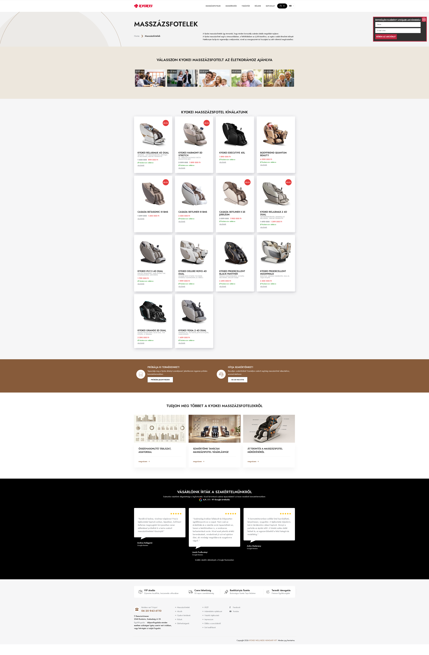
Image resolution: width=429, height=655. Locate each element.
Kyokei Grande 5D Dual (152, 330)
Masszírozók (231, 6)
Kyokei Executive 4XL (232, 152)
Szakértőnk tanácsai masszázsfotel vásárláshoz (211, 450)
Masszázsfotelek (213, 6)
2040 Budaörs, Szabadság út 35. (147, 619)
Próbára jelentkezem (160, 380)
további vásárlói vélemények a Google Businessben (214, 560)
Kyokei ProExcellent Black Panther (232, 273)
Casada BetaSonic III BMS (153, 212)
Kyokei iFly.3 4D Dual (150, 271)
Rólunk (258, 6)
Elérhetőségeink (183, 623)
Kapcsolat (270, 6)
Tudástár (246, 6)
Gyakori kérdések (183, 615)
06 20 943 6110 (237, 380)
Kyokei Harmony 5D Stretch (190, 154)
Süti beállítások (210, 627)
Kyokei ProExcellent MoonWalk (273, 273)
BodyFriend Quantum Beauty (273, 154)
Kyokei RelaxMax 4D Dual (153, 152)
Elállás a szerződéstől (212, 623)
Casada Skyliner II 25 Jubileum (232, 213)
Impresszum (208, 619)
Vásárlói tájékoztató (211, 615)
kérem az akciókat (386, 36)
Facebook (236, 607)
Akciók (179, 611)
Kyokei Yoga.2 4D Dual (192, 330)
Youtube (236, 611)
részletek (141, 165)
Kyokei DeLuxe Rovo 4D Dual (192, 273)
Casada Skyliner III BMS (192, 212)
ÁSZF (206, 607)
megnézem (143, 461)
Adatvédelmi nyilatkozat (213, 611)
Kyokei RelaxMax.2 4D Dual (273, 213)
